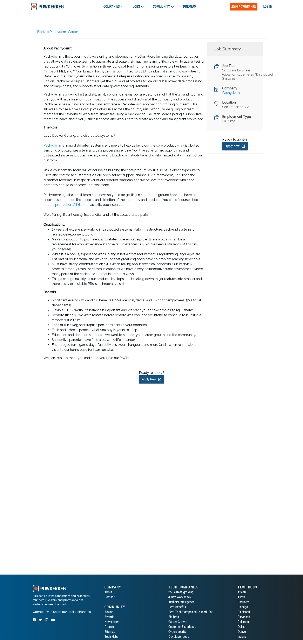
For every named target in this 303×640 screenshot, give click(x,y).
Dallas (241, 627)
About (108, 592)
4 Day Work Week (179, 597)
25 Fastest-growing (181, 592)
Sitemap (110, 632)
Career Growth (177, 622)
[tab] (47, 6)
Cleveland (244, 617)
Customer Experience (182, 627)
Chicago (243, 607)
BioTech (173, 617)
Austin (241, 597)
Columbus (244, 622)
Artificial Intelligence (181, 602)
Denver (242, 632)
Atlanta (242, 592)
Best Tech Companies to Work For (190, 612)
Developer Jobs (178, 637)
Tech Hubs (111, 637)
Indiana (242, 637)
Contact (110, 597)
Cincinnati (244, 612)
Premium (110, 627)
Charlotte (243, 602)
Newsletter (112, 622)
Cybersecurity (177, 632)
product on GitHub (69, 205)
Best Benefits (177, 607)
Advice (109, 612)
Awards (109, 617)
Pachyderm (52, 145)
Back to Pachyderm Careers (58, 32)
